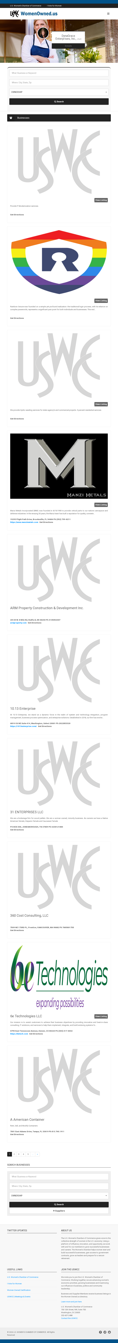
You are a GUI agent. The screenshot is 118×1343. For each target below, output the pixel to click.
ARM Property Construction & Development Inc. (47, 608)
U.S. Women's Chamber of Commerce (25, 6)
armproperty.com (18, 623)
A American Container (27, 1120)
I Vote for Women (54, 6)
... (32, 1154)
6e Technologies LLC (26, 1016)
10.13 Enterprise (23, 709)
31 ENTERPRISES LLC (26, 812)
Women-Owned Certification (19, 1290)
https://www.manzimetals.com (24, 522)
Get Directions (17, 215)
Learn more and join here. (71, 1302)
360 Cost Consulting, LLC (29, 916)
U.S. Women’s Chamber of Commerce (22, 1277)
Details (68, 46)
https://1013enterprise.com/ (23, 726)
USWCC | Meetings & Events (18, 1297)
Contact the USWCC (69, 1318)
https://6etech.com (19, 1034)
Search (60, 101)
